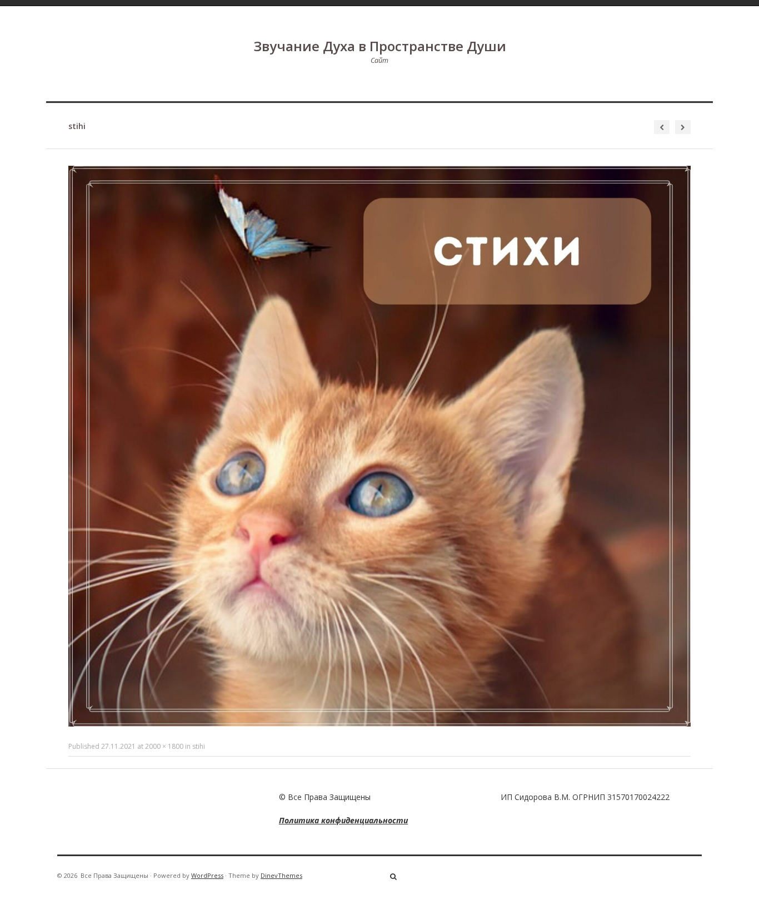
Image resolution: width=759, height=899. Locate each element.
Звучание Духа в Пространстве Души (379, 46)
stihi (198, 746)
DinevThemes (281, 875)
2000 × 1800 (164, 746)
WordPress (207, 875)
